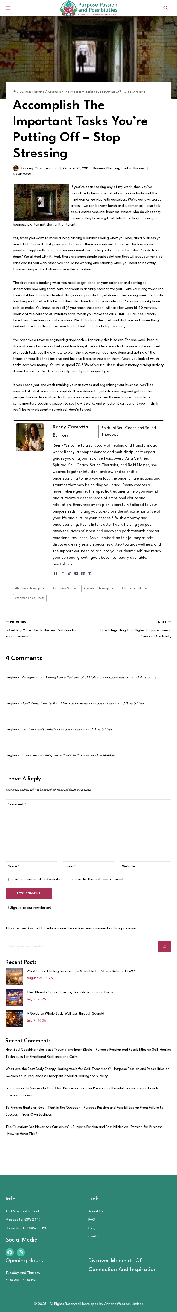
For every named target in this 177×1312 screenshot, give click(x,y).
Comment (17, 804)
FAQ (91, 1220)
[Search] (164, 946)
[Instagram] (62, 573)
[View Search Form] (165, 8)
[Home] (14, 91)
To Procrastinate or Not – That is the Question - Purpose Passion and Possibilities (70, 1108)
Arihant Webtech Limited (123, 1304)
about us (95, 1211)
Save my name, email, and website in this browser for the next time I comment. (68, 879)
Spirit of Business (133, 168)
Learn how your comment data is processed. (103, 928)
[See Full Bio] (74, 564)
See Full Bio (62, 564)
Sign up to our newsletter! (30, 908)
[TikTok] (69, 573)
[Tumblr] (89, 573)
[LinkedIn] (83, 573)
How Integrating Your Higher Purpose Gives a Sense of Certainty (135, 629)
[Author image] (16, 168)
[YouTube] (76, 573)
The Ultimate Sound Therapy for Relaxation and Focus (70, 992)
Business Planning (106, 168)
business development (31, 588)
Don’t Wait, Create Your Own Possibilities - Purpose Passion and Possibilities (82, 703)
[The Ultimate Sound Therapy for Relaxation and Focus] (14, 997)
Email (70, 866)
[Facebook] (55, 573)
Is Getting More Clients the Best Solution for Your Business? (41, 629)
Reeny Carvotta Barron (42, 168)
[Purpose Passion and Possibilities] (88, 8)
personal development (99, 588)
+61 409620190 (34, 1228)
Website (128, 866)
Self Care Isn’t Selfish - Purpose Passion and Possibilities (66, 729)
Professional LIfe (134, 588)
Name (14, 866)
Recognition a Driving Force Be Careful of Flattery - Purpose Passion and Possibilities (89, 677)
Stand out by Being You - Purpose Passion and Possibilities (68, 755)
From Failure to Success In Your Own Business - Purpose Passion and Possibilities (68, 1088)
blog (91, 1228)
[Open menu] (7, 8)
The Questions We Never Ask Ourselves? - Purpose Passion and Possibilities (64, 1127)
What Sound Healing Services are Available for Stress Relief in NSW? (81, 971)
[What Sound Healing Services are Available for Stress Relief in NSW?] (14, 976)
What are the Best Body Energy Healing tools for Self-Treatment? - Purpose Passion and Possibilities (85, 1069)
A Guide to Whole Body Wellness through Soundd (65, 1014)
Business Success (65, 588)
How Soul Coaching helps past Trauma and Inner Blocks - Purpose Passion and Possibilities (76, 1050)
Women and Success (29, 598)
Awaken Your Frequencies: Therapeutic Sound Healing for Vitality (57, 1076)
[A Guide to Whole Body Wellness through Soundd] (14, 1018)
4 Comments (22, 174)
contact (95, 1236)
